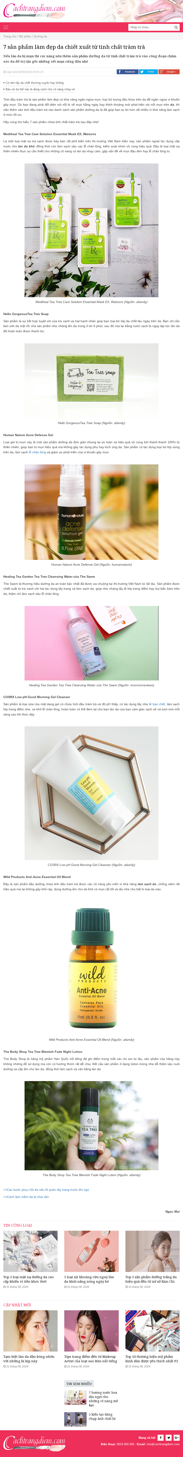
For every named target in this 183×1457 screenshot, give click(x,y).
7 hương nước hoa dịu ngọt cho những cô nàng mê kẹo (103, 1398)
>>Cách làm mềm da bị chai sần (26, 1197)
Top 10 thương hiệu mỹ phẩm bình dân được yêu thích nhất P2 (151, 1358)
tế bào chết (157, 704)
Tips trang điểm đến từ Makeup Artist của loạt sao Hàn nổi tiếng (90, 1358)
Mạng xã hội (147, 1437)
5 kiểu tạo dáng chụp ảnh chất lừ (102, 1416)
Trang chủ (9, 36)
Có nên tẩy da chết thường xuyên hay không (35, 82)
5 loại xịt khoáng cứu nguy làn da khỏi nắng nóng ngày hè (89, 1279)
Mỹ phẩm (25, 36)
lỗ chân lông (37, 452)
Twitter (148, 71)
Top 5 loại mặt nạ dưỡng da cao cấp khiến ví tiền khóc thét (28, 1279)
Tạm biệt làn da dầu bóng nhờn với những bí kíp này (28, 1358)
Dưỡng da (40, 36)
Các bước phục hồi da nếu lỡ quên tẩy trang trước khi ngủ (46, 1189)
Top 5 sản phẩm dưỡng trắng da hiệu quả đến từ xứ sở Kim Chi (151, 1279)
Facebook (128, 71)
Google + (169, 71)
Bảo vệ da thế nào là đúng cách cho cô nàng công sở (40, 89)
